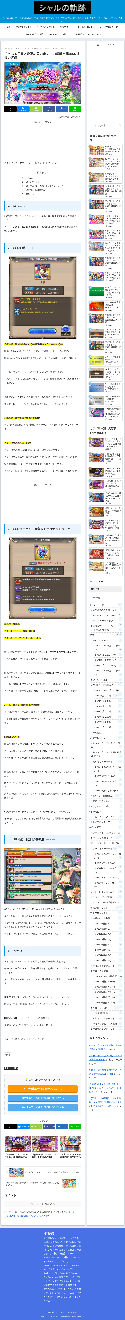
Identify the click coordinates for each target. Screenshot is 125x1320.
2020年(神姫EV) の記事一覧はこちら (43, 1088)
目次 (39, 172)
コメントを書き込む (42, 1203)
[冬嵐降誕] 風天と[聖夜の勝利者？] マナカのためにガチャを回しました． (105, 1088)
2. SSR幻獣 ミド (31, 182)
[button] (77, 1148)
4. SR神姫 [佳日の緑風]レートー (37, 190)
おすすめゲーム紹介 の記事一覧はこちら (43, 1098)
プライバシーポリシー (69, 1312)
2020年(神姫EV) (12, 1068)
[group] (17, 1148)
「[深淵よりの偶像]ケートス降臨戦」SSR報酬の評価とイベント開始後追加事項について (105, 1102)
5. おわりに (28, 194)
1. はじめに (28, 178)
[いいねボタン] (7, 1055)
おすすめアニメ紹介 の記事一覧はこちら (43, 1107)
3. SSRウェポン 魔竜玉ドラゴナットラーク (42, 186)
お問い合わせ (53, 1312)
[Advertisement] (42, 141)
